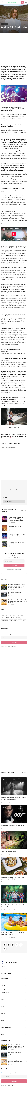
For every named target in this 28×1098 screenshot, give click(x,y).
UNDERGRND (15, 1093)
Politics (19, 620)
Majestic (2, 1095)
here (11, 438)
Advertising (4, 615)
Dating (14, 615)
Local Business (5, 620)
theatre (3, 622)
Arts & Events (5, 23)
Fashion (7, 617)
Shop (24, 620)
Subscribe (22, 2)
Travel (8, 622)
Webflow (6, 1093)
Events (3, 617)
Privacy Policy (18, 569)
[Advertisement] (14, 47)
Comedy (10, 615)
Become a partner (22, 1093)
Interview (18, 617)
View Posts (14, 491)
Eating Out (20, 615)
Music (15, 620)
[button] (26, 2)
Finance (12, 617)
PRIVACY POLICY (8, 1095)
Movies (11, 620)
